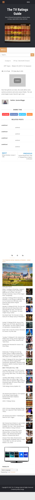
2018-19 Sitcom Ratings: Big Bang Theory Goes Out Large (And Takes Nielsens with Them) (13, 410)
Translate (12, 472)
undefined (4, 125)
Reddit (6, 114)
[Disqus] (17, 186)
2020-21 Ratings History (8, 401)
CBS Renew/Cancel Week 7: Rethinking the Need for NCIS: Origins (13, 416)
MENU (28, 2)
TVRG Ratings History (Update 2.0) (11, 386)
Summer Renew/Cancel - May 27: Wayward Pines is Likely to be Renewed (25, 157)
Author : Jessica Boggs (17, 100)
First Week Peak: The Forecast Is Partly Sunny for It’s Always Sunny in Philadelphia (13, 315)
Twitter (23, 114)
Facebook (14, 114)
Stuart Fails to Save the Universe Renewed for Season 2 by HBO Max (13, 330)
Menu (4, 50)
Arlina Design (20, 489)
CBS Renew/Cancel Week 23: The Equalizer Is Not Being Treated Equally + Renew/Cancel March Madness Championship (13, 396)
